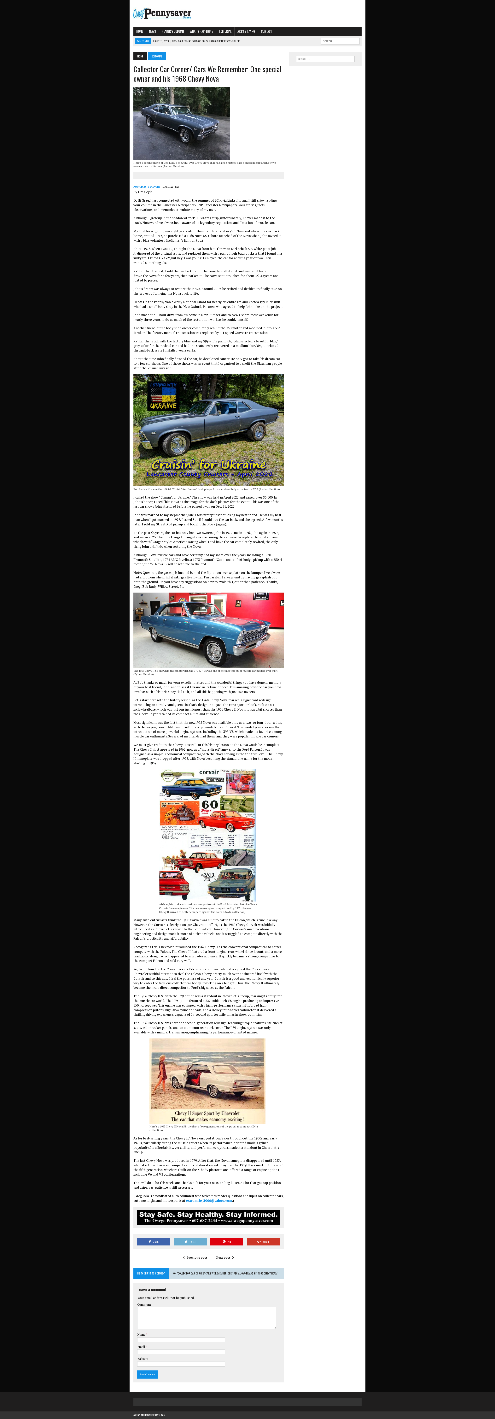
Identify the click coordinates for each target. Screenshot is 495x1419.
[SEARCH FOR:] (340, 40)
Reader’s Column (173, 31)
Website (142, 1359)
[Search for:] (325, 59)
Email (141, 1347)
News (152, 31)
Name (141, 1334)
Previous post (197, 1257)
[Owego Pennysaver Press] (169, 13)
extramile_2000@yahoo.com (209, 1200)
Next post (223, 1257)
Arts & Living (246, 31)
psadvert (154, 186)
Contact (266, 31)
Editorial (225, 31)
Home (139, 31)
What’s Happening (201, 31)
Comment (144, 1304)
